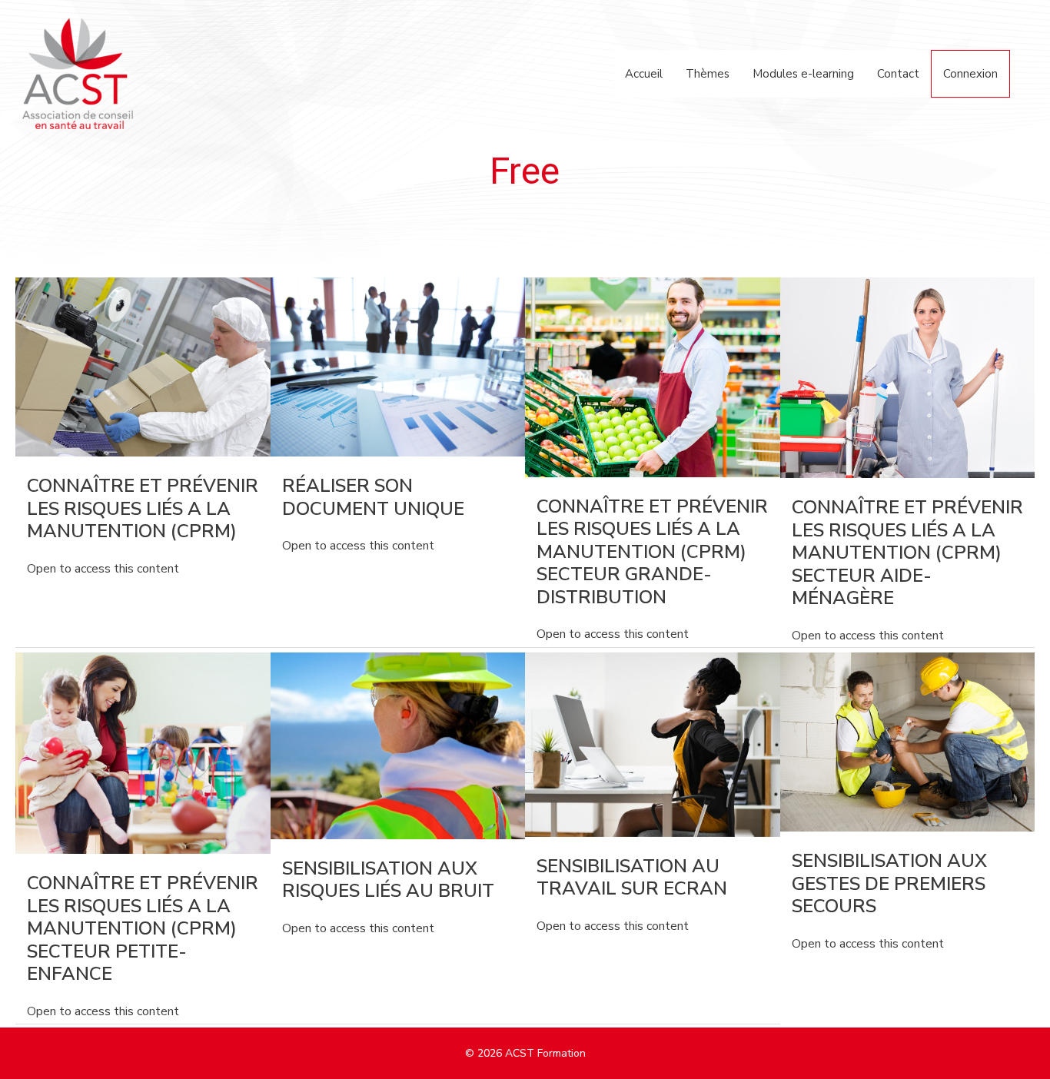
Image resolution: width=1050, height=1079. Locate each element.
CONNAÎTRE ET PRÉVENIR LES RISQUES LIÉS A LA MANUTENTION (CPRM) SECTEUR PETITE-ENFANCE (142, 928)
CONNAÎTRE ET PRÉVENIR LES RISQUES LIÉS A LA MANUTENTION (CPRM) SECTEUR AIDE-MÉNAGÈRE (907, 552)
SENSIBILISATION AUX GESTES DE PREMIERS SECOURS (889, 883)
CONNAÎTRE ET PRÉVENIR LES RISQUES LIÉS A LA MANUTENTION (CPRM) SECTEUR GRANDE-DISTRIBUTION (652, 551)
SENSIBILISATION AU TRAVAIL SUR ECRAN (632, 877)
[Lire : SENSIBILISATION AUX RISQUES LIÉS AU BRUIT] (398, 744)
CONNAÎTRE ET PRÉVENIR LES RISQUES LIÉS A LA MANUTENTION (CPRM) (142, 508)
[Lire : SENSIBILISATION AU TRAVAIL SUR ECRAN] (652, 743)
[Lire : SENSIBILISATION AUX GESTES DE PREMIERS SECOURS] (907, 741)
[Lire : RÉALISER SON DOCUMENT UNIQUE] (398, 366)
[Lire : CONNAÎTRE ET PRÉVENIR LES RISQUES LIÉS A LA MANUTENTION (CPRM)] (142, 366)
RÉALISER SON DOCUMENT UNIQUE (373, 497)
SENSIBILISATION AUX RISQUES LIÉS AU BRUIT (388, 880)
